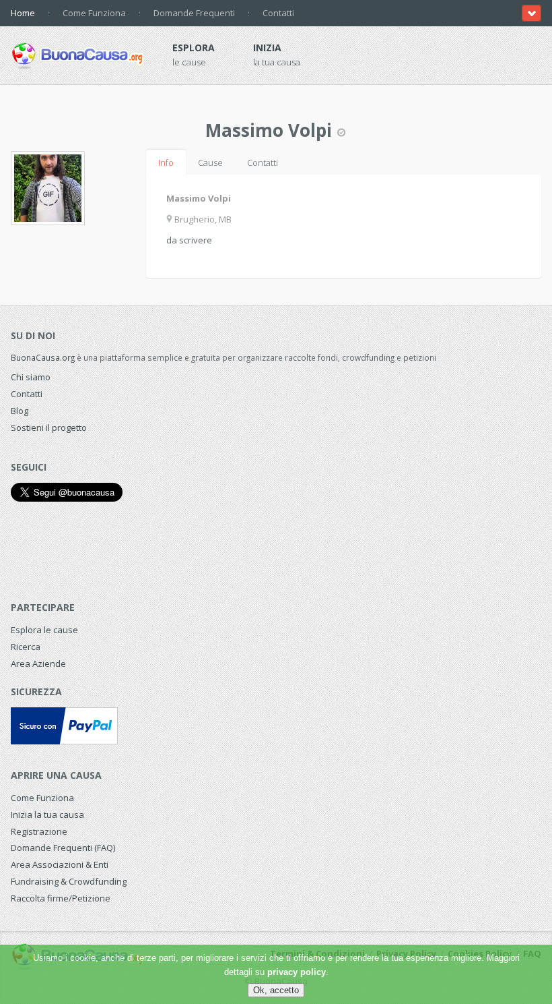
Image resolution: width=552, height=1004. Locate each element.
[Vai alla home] (78, 53)
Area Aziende (38, 663)
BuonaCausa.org (43, 357)
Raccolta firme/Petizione (60, 898)
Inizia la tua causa (47, 814)
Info (166, 162)
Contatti (278, 13)
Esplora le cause (44, 630)
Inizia (267, 47)
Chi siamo (30, 377)
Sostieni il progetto (49, 427)
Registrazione (39, 831)
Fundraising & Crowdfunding (69, 881)
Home (23, 13)
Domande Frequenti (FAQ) (63, 847)
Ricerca (25, 647)
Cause (210, 162)
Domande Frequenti (194, 13)
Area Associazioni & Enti (59, 864)
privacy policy (296, 972)
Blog (19, 411)
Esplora (193, 47)
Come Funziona (94, 13)
